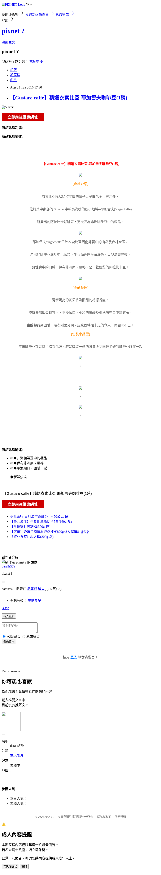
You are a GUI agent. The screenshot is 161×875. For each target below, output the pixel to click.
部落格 (15, 75)
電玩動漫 (36, 61)
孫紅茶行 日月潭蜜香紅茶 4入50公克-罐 (39, 516)
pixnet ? (13, 31)
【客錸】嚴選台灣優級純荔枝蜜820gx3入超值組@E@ (49, 531)
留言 (41, 589)
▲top (5, 608)
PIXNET (49, 816)
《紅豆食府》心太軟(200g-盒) (31, 536)
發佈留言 (8, 641)
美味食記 (34, 600)
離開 (24, 866)
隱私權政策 (104, 816)
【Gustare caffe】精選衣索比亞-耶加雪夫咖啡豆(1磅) (68, 97)
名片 (13, 80)
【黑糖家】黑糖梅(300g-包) (30, 526)
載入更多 (8, 616)
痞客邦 (32, 589)
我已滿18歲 (10, 866)
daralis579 (8, 566)
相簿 (13, 70)
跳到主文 (8, 42)
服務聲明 (120, 816)
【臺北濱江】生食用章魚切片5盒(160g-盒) (41, 521)
